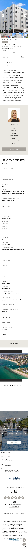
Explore (14, 393)
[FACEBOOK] (5, 497)
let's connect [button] (14, 442)
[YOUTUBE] (15, 497)
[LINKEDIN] (12, 497)
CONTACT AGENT (14, 149)
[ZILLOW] (22, 497)
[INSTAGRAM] (8, 497)
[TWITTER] (19, 497)
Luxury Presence (14, 506)
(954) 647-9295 (14, 135)
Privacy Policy (19, 513)
